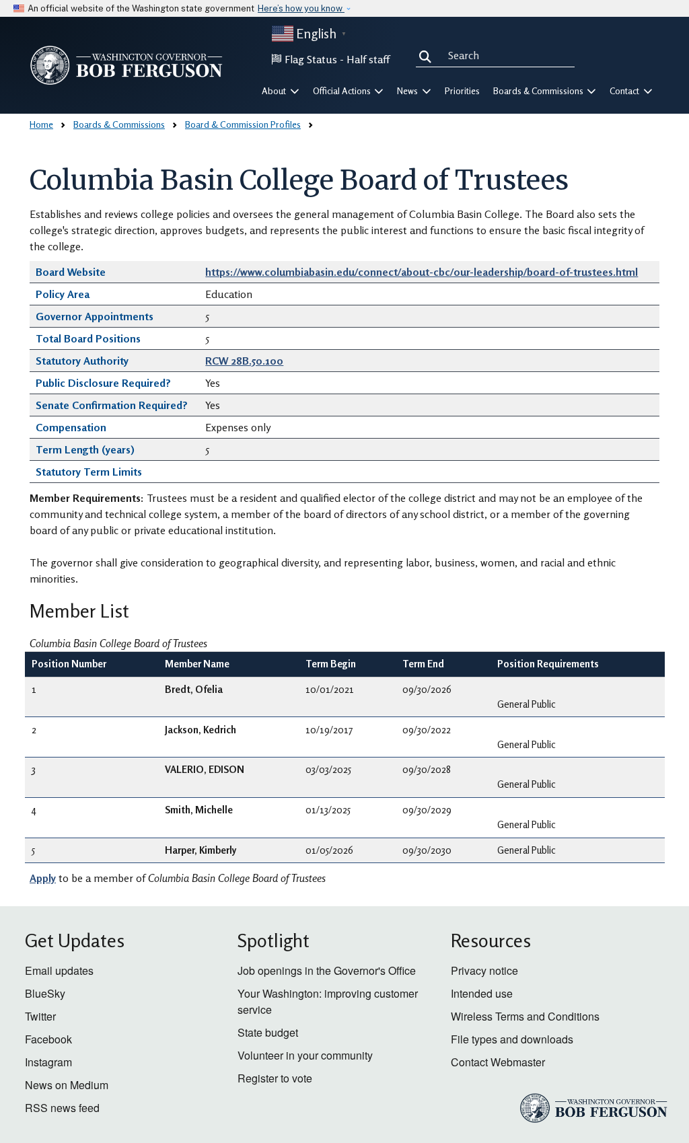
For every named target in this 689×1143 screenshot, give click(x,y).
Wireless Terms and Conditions (525, 1016)
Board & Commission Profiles (243, 124)
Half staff (368, 59)
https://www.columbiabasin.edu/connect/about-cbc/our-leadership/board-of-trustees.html (421, 272)
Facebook (48, 1039)
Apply (43, 878)
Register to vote (275, 1078)
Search (428, 55)
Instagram (48, 1062)
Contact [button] (625, 90)
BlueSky (45, 993)
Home (41, 124)
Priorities (462, 90)
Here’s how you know (301, 8)
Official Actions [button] (343, 90)
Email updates (59, 970)
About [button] (275, 90)
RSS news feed (62, 1107)
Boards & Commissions (119, 124)
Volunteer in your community (305, 1055)
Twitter (40, 1016)
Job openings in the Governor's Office (327, 970)
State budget (268, 1032)
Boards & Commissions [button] (539, 90)
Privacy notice (484, 970)
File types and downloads (512, 1039)
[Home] (126, 65)
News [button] (408, 90)
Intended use (482, 993)
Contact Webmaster (498, 1062)
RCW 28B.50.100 (244, 360)
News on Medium (66, 1085)
